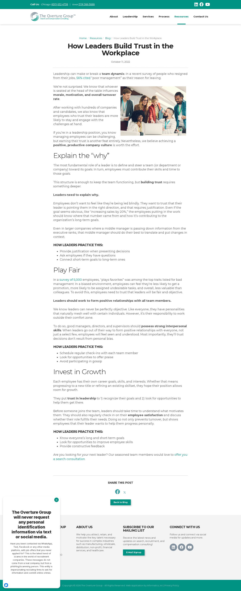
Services (148, 16)
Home (83, 38)
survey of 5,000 (71, 280)
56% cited (83, 78)
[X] (124, 492)
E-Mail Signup (133, 552)
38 (66, 4)
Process (164, 16)
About (114, 16)
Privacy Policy (171, 585)
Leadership (130, 16)
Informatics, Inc (155, 585)
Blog (107, 38)
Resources (181, 16)
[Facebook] (201, 4)
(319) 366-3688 (86, 4)
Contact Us (200, 16)
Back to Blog (121, 502)
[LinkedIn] (196, 4)
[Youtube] (207, 4)
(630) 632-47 (58, 4)
